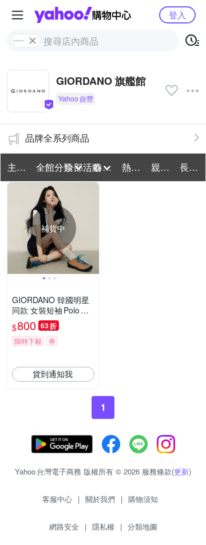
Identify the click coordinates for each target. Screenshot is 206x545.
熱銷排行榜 (133, 167)
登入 (177, 15)
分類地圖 (142, 526)
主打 (16, 167)
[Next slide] (91, 228)
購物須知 (143, 498)
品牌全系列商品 (57, 137)
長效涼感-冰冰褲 (190, 167)
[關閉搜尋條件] (32, 41)
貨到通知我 (53, 373)
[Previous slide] (14, 228)
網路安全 (64, 526)
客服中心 (57, 498)
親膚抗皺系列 (162, 167)
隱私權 (103, 526)
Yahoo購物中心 (82, 15)
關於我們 (100, 498)
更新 (181, 471)
